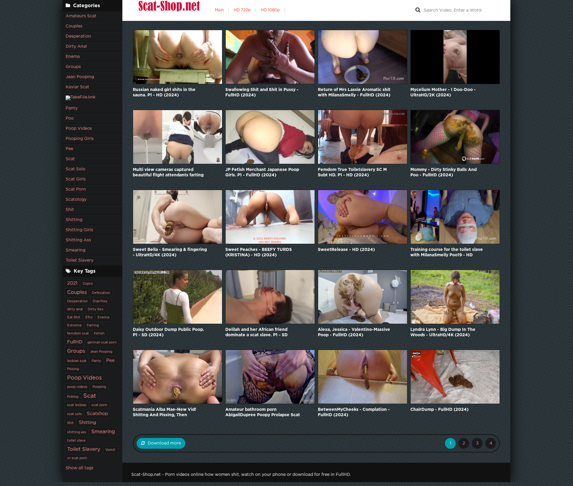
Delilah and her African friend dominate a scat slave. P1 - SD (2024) (256, 333)
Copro (88, 283)
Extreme (74, 325)
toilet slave (76, 440)
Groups (73, 67)
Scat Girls (76, 179)
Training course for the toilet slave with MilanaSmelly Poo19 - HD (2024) (446, 253)
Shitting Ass (78, 240)
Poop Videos (79, 128)
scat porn (99, 405)
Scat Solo (75, 169)
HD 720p (242, 10)
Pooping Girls (80, 139)
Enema (73, 56)
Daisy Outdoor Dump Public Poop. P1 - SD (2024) (168, 332)
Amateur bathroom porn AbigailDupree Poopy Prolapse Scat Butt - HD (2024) (262, 413)
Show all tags (79, 468)
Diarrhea (100, 301)
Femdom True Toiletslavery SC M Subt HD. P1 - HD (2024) (352, 172)
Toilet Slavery (79, 260)
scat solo (74, 414)
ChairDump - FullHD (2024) (439, 409)
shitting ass (76, 432)
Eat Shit (73, 317)
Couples (74, 26)
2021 (72, 283)
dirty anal (75, 309)
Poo (70, 118)
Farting (93, 325)
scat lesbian (77, 405)
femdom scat (78, 333)
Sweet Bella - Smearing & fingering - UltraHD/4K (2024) (170, 252)
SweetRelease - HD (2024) (346, 250)
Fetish (99, 333)
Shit (70, 210)
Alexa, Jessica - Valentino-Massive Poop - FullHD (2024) (354, 332)
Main (219, 10)
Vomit (110, 449)
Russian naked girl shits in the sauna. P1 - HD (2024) (164, 92)
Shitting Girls (79, 230)
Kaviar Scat (77, 87)
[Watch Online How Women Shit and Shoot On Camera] (168, 10)
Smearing (75, 250)
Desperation (78, 36)
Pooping (99, 386)
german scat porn (102, 342)
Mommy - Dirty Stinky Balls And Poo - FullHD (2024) (443, 172)
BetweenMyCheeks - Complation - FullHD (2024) (354, 412)
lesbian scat (77, 361)
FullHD (74, 342)
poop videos (77, 386)
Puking (72, 396)
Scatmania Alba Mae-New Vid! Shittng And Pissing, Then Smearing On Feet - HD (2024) (165, 413)
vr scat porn (77, 458)
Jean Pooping (80, 77)
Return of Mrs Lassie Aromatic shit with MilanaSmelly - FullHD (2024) (354, 92)
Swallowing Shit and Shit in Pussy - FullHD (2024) (261, 92)
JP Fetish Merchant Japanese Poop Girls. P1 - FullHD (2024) (262, 172)
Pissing (73, 369)
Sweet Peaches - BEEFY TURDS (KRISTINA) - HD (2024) (258, 252)
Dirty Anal (76, 46)
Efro (89, 317)
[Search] (418, 10)
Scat (70, 159)
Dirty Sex (95, 309)
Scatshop (97, 414)
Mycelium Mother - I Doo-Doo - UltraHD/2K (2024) (443, 92)
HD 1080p (270, 10)
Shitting (74, 220)
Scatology (76, 199)
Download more (164, 443)
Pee (69, 149)
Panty (72, 108)
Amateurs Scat (81, 16)
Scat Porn (76, 189)
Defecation (101, 292)
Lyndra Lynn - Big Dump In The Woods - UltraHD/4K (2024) (442, 332)
